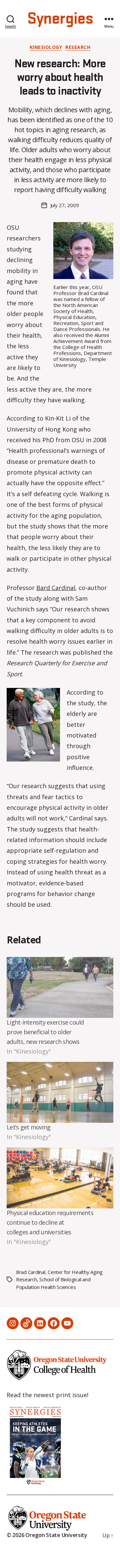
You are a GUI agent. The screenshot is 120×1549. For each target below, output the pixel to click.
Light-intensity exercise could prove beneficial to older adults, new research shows (45, 1032)
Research (77, 47)
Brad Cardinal (30, 1272)
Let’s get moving (28, 1127)
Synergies (60, 19)
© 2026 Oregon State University (47, 1535)
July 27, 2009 (64, 205)
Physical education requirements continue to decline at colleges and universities (50, 1222)
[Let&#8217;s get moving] (60, 1092)
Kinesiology (46, 47)
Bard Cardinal (55, 588)
